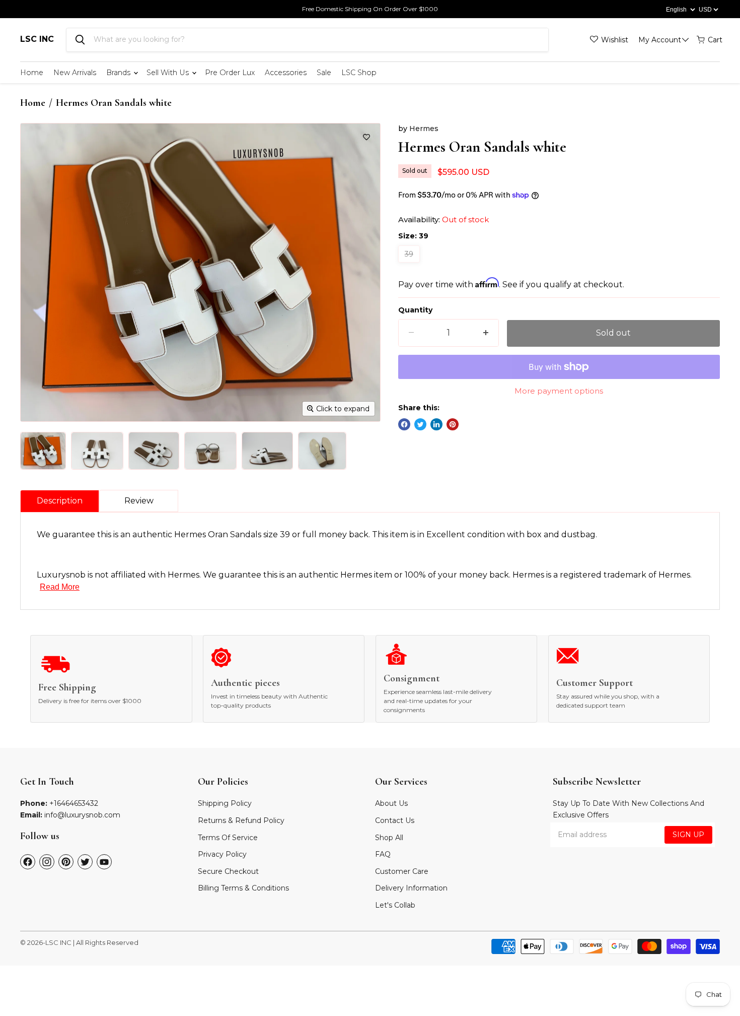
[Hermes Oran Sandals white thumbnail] (43, 451)
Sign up (688, 834)
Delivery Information (411, 888)
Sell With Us (168, 72)
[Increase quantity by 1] (485, 333)
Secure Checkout (228, 871)
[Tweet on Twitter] (420, 424)
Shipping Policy (225, 803)
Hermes (423, 128)
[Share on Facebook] (404, 424)
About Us (391, 803)
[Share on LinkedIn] (436, 424)
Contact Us (394, 820)
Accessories (286, 72)
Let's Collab (395, 905)
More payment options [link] (558, 391)
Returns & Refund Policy (241, 820)
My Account (659, 40)
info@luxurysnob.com (82, 814)
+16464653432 (73, 803)
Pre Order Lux (230, 72)
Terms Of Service (228, 837)
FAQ (383, 854)
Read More (60, 587)
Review (139, 500)
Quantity (415, 310)
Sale (324, 72)
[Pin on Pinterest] (453, 424)
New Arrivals (74, 72)
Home (31, 72)
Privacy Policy (222, 854)
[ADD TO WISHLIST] (366, 137)
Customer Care (401, 871)
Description (60, 500)
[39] (410, 265)
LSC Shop (359, 72)
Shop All (389, 837)
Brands (119, 72)
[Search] (80, 39)
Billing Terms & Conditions (243, 888)
